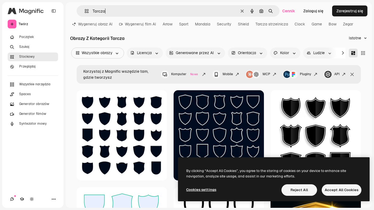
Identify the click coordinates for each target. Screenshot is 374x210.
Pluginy (305, 74)
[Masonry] (353, 53)
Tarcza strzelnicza (271, 24)
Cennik (288, 10)
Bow (332, 24)
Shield (243, 24)
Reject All (299, 190)
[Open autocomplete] (84, 11)
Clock (300, 24)
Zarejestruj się (349, 10)
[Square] (363, 53)
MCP (266, 74)
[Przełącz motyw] (31, 199)
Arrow (167, 24)
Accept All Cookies (341, 190)
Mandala (202, 24)
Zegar (348, 24)
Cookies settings (201, 189)
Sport (183, 24)
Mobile (228, 74)
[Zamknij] (352, 74)
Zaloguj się (313, 10)
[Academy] (22, 199)
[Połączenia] (12, 199)
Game (317, 24)
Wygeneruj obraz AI (95, 24)
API (337, 74)
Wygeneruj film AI (140, 24)
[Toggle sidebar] (53, 11)
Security (224, 24)
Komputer (184, 74)
